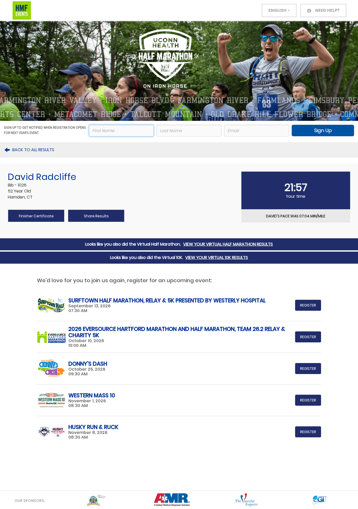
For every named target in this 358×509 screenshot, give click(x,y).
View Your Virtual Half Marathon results (228, 244)
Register (308, 305)
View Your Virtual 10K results (216, 257)
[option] (74, 499)
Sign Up (323, 130)
